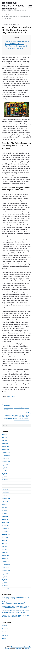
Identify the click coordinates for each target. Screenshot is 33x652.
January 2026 (5, 449)
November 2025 (6, 455)
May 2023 (4, 546)
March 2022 (5, 586)
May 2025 (4, 474)
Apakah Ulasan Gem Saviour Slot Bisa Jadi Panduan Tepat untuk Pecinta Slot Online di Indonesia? (15, 611)
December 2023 (6, 525)
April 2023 (4, 549)
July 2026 (4, 434)
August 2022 (5, 574)
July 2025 (4, 467)
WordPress (18, 648)
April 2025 (4, 477)
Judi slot (4, 638)
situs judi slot (5, 635)
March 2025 (5, 480)
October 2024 (5, 495)
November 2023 (6, 528)
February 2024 (5, 519)
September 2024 (6, 498)
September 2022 (6, 570)
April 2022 (4, 583)
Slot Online (11, 396)
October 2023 (5, 531)
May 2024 (4, 510)
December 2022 (6, 561)
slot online (4, 625)
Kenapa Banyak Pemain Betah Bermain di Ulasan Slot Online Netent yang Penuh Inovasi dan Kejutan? (16, 607)
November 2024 (6, 492)
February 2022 (5, 589)
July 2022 (4, 576)
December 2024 (6, 489)
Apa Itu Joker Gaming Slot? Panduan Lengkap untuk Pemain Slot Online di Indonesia (15, 598)
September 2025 (6, 461)
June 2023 (4, 543)
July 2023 (4, 540)
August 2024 (5, 501)
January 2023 (5, 558)
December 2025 (6, 452)
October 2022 (5, 567)
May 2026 (4, 440)
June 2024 (4, 507)
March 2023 (5, 552)
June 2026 (4, 437)
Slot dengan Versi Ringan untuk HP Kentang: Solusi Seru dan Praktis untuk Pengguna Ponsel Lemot (16, 602)
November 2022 (6, 564)
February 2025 (5, 483)
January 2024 (5, 522)
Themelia (26, 648)
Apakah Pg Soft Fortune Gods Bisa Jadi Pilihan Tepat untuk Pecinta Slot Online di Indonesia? (15, 615)
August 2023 (5, 537)
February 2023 (5, 555)
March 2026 (5, 443)
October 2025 (5, 458)
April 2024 (4, 513)
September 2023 (6, 534)
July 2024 (4, 504)
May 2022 (4, 580)
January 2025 (5, 486)
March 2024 (5, 516)
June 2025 (4, 471)
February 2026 (5, 446)
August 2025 (5, 465)
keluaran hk (5, 628)
